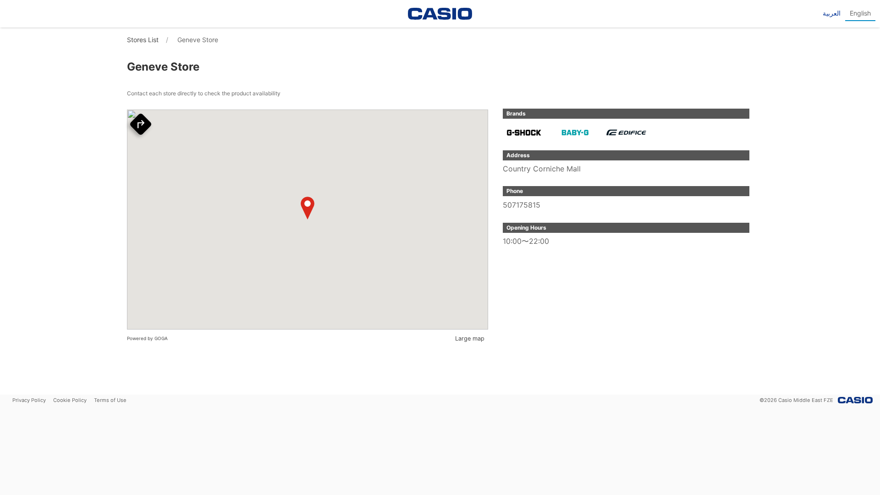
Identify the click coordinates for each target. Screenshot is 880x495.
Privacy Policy (29, 400)
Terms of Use (110, 400)
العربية (832, 13)
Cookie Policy (70, 400)
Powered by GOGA (147, 338)
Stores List (143, 40)
